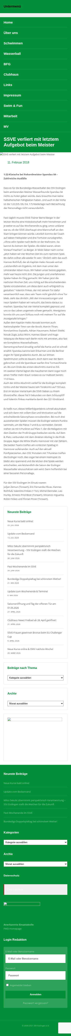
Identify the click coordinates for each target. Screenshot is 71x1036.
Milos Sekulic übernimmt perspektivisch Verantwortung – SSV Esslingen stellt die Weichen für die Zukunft (33, 550)
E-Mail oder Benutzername (19, 951)
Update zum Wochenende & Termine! (27, 591)
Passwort (10, 968)
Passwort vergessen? (35, 1003)
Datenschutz (15, 889)
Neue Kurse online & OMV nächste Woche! (30, 649)
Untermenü (12, 6)
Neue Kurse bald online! (20, 521)
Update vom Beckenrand (20, 533)
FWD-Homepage (12, 928)
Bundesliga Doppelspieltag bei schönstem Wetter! (34, 579)
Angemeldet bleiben (20, 985)
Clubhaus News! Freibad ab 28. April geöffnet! (31, 620)
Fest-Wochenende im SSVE (21, 566)
